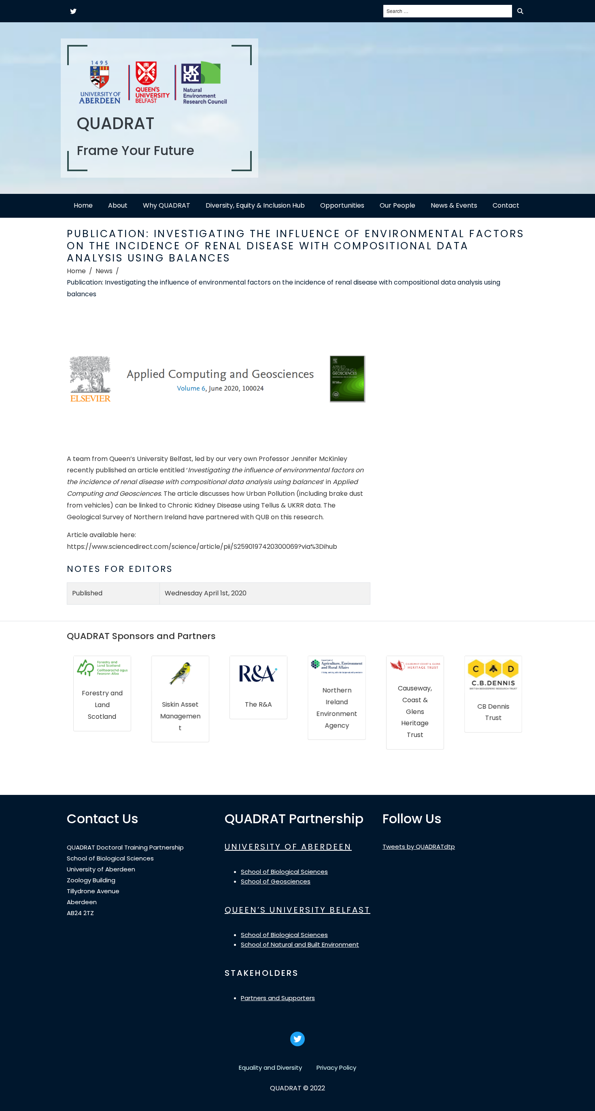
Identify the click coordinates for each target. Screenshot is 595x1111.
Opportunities (342, 205)
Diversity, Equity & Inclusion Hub (255, 205)
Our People (397, 205)
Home (83, 205)
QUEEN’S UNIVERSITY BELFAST (297, 910)
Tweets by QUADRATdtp (418, 846)
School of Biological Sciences (284, 871)
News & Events (454, 205)
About (118, 205)
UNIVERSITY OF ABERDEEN (288, 846)
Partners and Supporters (278, 998)
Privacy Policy (336, 1067)
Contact (506, 205)
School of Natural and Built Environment (300, 944)
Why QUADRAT (166, 205)
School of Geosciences (275, 881)
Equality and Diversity (270, 1067)
